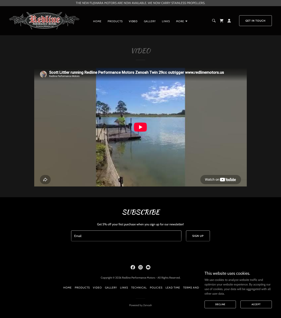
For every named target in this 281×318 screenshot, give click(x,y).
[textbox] (126, 236)
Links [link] (166, 21)
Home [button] (67, 287)
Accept (256, 304)
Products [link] (115, 21)
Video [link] (133, 21)
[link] (44, 20)
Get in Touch (255, 20)
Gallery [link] (150, 21)
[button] (182, 21)
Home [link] (97, 21)
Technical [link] (139, 287)
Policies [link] (156, 287)
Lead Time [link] (173, 287)
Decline (220, 304)
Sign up (198, 236)
